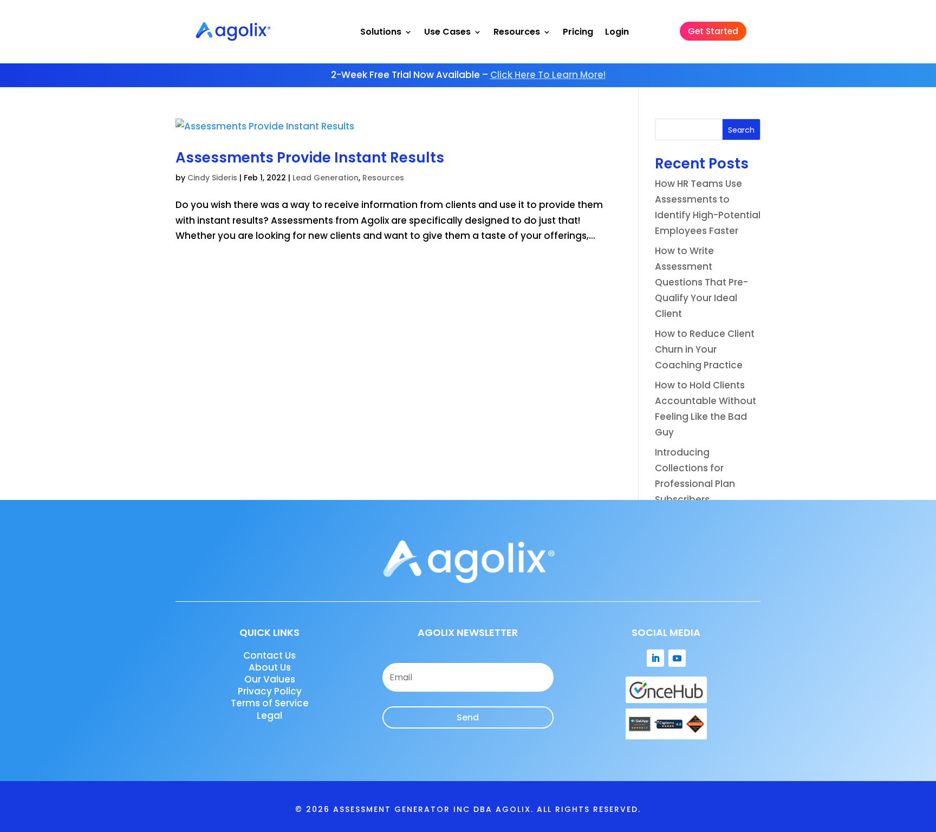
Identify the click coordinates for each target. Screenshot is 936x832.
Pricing (578, 32)
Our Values (269, 679)
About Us (270, 667)
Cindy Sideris (212, 177)
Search (741, 130)
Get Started (713, 31)
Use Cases (447, 32)
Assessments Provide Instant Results (310, 157)
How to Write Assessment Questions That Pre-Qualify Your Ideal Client (701, 282)
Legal (269, 715)
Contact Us (269, 655)
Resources (516, 32)
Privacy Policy (270, 691)
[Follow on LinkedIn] (655, 658)
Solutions (380, 32)
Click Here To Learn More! (548, 74)
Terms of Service (270, 703)
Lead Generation (325, 177)
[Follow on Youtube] (677, 658)
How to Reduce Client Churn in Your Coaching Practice (705, 349)
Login (617, 32)
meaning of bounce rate (625, 774)
